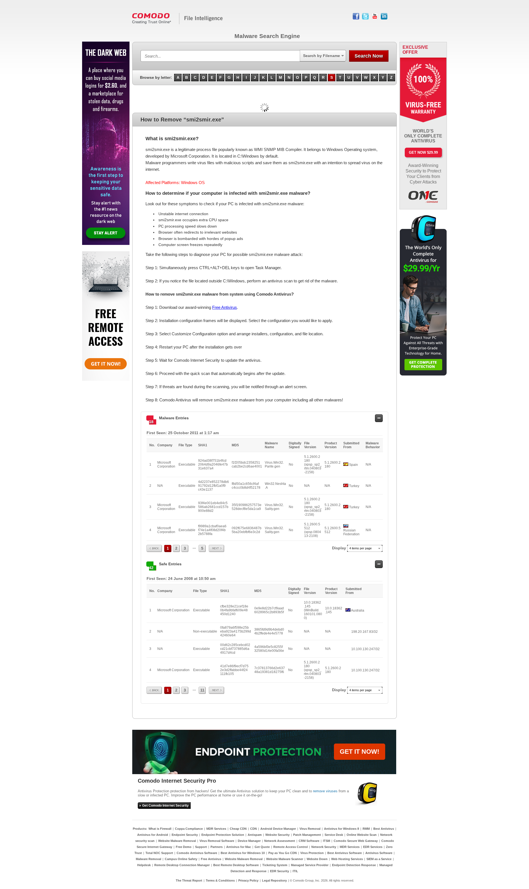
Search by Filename (321, 55)
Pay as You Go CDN (282, 853)
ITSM (326, 840)
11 (202, 690)
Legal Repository (274, 880)
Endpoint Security (185, 834)
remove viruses (325, 791)
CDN (253, 828)
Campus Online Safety (181, 859)
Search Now (369, 56)
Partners (216, 847)
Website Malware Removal (177, 840)
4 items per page (360, 548)
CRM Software (309, 840)
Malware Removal (148, 859)
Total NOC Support (159, 853)
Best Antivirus (383, 828)
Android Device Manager (278, 828)
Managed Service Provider (309, 865)
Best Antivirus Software (344, 853)
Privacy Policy (248, 880)
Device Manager (249, 840)
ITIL (295, 871)
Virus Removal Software (216, 840)
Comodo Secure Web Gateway (356, 840)
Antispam (255, 834)
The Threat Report (189, 880)
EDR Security (279, 871)
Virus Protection (312, 853)
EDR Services (372, 847)
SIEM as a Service (379, 859)
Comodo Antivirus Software (197, 853)
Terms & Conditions (220, 880)
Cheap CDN (238, 828)
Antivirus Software (378, 853)
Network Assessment (279, 840)
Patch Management (307, 834)
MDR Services (216, 828)
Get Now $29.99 (423, 152)
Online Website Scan (362, 834)
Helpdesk (144, 865)
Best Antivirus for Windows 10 (243, 853)
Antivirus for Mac (238, 847)
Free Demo (183, 847)
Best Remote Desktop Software (236, 865)
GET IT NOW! (359, 751)
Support (201, 847)
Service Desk (334, 834)
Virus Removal (309, 828)
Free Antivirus (224, 307)
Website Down (317, 859)
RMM (366, 828)
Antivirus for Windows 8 (341, 828)
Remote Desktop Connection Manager (182, 865)
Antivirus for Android (152, 834)
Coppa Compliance (189, 828)
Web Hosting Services (347, 859)
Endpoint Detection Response (354, 865)
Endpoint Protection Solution (222, 834)
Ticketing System (274, 865)
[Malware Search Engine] (177, 23)
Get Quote (262, 847)
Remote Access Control (290, 847)
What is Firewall (160, 828)
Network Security (323, 847)
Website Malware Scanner (284, 859)
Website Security (277, 834)
